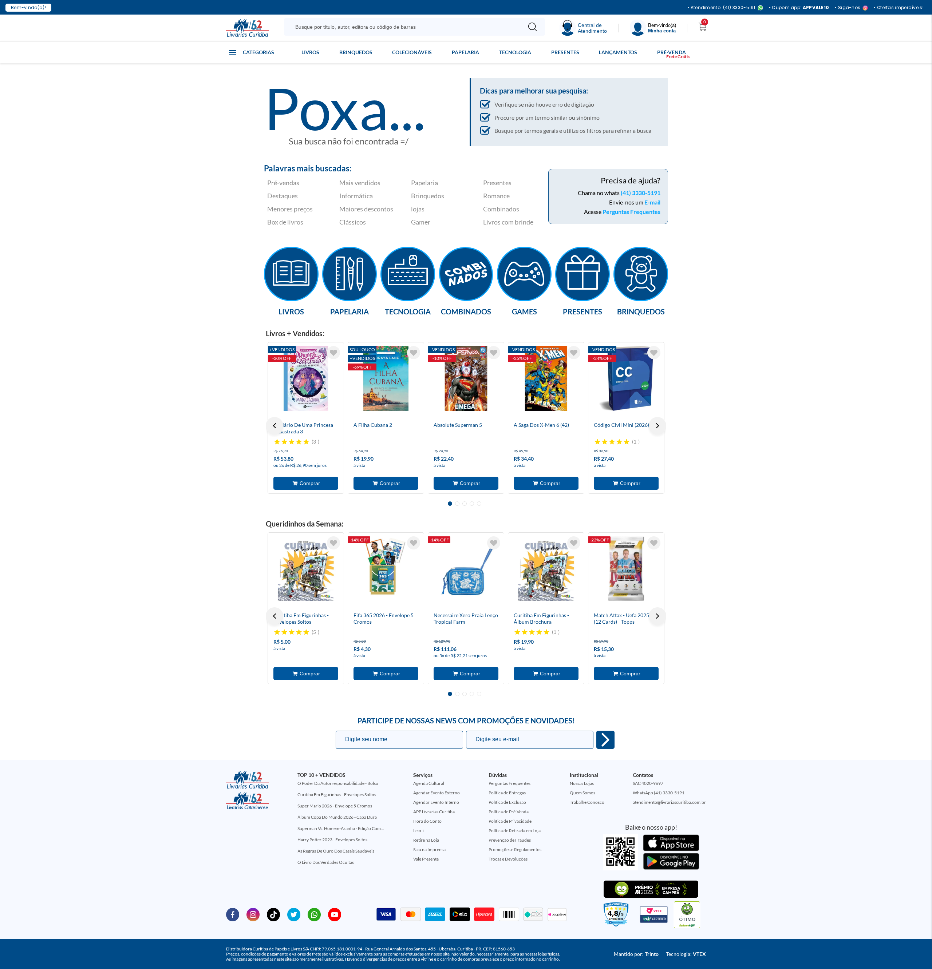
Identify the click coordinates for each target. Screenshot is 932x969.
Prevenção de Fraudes (510, 840)
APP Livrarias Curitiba (434, 811)
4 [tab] (472, 503)
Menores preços (290, 209)
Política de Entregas (507, 792)
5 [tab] (479, 503)
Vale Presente (426, 859)
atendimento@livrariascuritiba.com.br (669, 802)
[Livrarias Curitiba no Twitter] (293, 914)
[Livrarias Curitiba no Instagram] (253, 914)
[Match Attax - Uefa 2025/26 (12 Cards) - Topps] (626, 568)
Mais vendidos (359, 183)
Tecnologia (515, 52)
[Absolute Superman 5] (466, 378)
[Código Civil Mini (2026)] (626, 378)
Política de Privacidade (510, 821)
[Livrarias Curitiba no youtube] (334, 914)
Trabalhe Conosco (587, 802)
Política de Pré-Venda (509, 811)
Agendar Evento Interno (436, 802)
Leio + (418, 830)
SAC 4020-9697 (648, 783)
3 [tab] (464, 503)
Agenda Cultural (428, 783)
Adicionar (305, 483)
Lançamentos (618, 52)
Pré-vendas (283, 183)
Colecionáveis (412, 52)
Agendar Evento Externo (436, 792)
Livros (310, 52)
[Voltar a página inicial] (247, 27)
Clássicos (352, 222)
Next (657, 425)
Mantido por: (636, 954)
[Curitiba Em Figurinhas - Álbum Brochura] (546, 568)
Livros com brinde (508, 222)
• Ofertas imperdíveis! (899, 7)
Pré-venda (671, 52)
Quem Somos (582, 792)
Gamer (420, 222)
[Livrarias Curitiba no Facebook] (232, 914)
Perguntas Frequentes (631, 211)
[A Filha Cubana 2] (386, 378)
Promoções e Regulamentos (515, 849)
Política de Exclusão (507, 802)
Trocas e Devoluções (508, 859)
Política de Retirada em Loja (515, 830)
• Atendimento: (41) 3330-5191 (721, 8)
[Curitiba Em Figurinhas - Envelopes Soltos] (305, 568)
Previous (274, 425)
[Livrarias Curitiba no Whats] (314, 914)
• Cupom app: (799, 7)
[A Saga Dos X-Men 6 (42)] (546, 378)
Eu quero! (605, 740)
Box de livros (285, 222)
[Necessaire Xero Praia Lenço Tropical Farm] (466, 568)
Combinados (501, 209)
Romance (496, 196)
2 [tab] (457, 503)
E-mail (652, 202)
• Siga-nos (847, 8)
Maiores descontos (366, 209)
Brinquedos (355, 52)
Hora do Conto (427, 821)
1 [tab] (450, 503)
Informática (356, 196)
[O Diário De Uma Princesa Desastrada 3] (305, 378)
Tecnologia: (686, 954)
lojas (417, 209)
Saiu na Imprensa (429, 849)
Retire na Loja (426, 840)
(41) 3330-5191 (640, 192)
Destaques (282, 196)
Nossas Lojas (582, 783)
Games (524, 311)
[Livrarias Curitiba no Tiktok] (273, 914)
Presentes (565, 52)
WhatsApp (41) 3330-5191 (658, 792)
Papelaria (465, 52)
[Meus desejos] (333, 352)
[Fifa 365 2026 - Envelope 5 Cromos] (386, 568)
